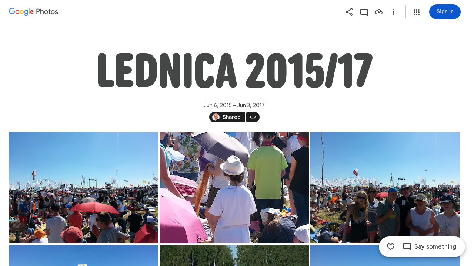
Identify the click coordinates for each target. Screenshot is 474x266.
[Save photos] (378, 11)
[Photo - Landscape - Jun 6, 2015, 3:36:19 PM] (385, 187)
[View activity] (364, 11)
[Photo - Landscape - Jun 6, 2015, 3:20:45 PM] (83, 187)
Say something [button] (435, 246)
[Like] (390, 246)
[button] (416, 12)
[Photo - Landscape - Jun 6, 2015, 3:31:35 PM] (234, 187)
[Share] (349, 11)
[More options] (393, 11)
